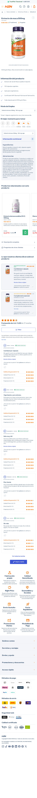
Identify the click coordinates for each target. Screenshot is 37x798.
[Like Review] (32, 286)
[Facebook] (19, 746)
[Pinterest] (22, 746)
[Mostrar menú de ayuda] (24, 6)
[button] (18, 42)
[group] (9, 22)
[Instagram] (3, 746)
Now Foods (3, 20)
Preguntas (22, 22)
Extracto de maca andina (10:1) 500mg (14, 217)
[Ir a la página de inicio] (3, 12)
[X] (26, 746)
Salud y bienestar (11, 12)
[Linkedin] (16, 746)
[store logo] (8, 7)
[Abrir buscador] (20, 6)
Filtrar (19, 329)
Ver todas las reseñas (18, 556)
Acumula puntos (20, 1)
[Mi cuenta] (28, 6)
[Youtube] (9, 746)
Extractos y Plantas (23, 12)
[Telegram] (12, 746)
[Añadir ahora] (25, 232)
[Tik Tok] (6, 746)
